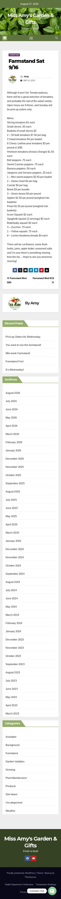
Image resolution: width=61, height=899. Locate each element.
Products (11, 786)
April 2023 (11, 705)
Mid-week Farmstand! (18, 353)
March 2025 (12, 532)
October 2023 (13, 656)
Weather (10, 811)
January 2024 (13, 631)
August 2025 (13, 491)
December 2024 (15, 549)
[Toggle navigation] (31, 38)
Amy (26, 76)
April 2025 (11, 524)
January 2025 (13, 541)
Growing (10, 769)
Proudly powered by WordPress (21, 873)
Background (12, 745)
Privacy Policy (26, 892)
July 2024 (11, 590)
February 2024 (14, 623)
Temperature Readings (46, 884)
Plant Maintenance (16, 778)
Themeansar (30, 877)
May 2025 (11, 516)
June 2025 (12, 508)
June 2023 (12, 689)
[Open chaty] (52, 891)
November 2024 (15, 557)
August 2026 (13, 393)
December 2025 (15, 458)
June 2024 (12, 598)
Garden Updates (15, 761)
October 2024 (13, 565)
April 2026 (11, 426)
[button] (56, 38)
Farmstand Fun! (15, 361)
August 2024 (13, 582)
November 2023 (15, 647)
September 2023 (15, 664)
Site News (11, 794)
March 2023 (12, 713)
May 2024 (11, 606)
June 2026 (12, 409)
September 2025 (15, 483)
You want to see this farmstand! (23, 345)
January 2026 (13, 450)
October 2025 (13, 475)
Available (11, 737)
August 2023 (13, 672)
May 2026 (11, 417)
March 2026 (12, 434)
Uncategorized (14, 802)
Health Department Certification (19, 884)
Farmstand (14, 55)
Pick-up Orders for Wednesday (23, 336)
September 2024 (15, 573)
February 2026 (14, 442)
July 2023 (11, 680)
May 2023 (11, 697)
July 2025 (11, 500)
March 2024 (12, 615)
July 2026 (11, 401)
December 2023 (15, 639)
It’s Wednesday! (15, 369)
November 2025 (15, 467)
